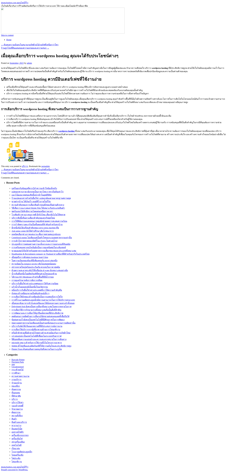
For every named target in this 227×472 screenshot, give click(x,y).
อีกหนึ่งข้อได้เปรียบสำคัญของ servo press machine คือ (35, 228)
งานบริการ (16, 379)
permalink (45, 166)
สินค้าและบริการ (19, 422)
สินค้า (14, 419)
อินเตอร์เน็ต (17, 429)
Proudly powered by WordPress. (14, 470)
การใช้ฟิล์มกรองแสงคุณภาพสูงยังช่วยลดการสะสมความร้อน (39, 221)
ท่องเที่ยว (16, 386)
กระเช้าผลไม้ (18, 370)
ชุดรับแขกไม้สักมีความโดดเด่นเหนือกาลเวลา (32, 211)
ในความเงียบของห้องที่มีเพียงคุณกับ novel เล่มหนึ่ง (34, 260)
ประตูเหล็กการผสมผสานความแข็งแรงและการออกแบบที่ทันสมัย (41, 244)
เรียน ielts (16, 448)
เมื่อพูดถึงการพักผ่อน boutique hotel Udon (30, 257)
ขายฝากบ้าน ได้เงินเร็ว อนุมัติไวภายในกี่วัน (31, 201)
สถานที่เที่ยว (17, 415)
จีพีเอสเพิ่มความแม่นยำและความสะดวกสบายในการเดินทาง (39, 339)
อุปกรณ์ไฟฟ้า (18, 432)
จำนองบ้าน (17, 383)
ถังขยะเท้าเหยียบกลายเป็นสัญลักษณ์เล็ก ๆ (30, 293)
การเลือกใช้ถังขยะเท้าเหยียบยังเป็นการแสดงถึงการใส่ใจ (37, 297)
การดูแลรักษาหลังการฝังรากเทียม (27, 280)
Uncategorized (18, 367)
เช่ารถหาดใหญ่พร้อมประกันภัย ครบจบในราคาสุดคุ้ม (36, 267)
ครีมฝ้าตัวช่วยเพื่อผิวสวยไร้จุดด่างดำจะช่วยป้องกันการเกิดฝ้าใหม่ (41, 333)
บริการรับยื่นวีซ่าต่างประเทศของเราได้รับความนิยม (35, 283)
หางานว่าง (16, 425)
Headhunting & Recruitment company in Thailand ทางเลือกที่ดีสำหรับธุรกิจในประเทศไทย (50, 254)
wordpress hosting (66, 131)
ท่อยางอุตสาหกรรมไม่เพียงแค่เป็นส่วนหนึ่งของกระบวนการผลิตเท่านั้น (43, 323)
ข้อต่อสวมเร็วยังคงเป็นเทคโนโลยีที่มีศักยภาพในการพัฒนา (38, 320)
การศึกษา (16, 373)
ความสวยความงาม (20, 376)
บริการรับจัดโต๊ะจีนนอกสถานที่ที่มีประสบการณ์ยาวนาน (37, 326)
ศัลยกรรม (16, 412)
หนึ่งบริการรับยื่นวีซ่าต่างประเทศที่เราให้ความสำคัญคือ (37, 290)
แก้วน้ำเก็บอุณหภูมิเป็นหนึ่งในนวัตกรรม (30, 287)
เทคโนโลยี (16, 445)
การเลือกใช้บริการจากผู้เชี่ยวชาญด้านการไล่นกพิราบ (36, 329)
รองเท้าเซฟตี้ (17, 406)
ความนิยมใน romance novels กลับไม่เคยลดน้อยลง (34, 264)
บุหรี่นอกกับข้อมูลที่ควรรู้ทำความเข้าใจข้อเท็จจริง (34, 188)
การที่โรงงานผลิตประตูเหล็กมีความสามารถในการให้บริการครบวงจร (43, 300)
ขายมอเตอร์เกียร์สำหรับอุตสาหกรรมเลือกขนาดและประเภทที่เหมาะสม (44, 251)
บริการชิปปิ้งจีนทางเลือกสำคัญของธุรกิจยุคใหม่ (33, 218)
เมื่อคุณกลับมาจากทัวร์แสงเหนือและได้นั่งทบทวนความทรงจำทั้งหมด (43, 303)
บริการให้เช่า (18, 402)
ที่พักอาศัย (16, 396)
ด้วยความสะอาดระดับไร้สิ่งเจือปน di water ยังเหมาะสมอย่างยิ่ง (40, 270)
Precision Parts (18, 362)
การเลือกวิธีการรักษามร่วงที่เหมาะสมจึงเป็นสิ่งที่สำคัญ (36, 310)
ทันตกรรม (16, 389)
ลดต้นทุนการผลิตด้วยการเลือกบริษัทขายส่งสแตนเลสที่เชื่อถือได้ (40, 316)
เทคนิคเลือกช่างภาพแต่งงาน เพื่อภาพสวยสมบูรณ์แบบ (36, 234)
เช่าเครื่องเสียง (18, 442)
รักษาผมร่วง (17, 409)
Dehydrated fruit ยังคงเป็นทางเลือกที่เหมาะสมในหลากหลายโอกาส (41, 306)
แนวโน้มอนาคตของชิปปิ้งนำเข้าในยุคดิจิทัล (31, 195)
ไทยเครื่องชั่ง (17, 455)
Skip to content (7, 35)
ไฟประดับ (16, 458)
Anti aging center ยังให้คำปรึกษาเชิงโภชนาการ (33, 231)
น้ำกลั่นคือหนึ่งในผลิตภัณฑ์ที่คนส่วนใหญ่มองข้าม (34, 274)
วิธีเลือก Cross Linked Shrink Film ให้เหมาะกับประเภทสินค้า (38, 208)
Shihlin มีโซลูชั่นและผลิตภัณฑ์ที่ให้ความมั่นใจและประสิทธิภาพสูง (41, 346)
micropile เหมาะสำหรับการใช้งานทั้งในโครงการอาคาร (37, 342)
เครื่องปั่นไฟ (17, 438)
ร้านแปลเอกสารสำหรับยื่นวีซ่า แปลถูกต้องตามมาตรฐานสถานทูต (41, 198)
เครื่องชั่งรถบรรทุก (20, 435)
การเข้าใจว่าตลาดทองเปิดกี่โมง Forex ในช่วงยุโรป (34, 241)
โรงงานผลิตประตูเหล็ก (22, 452)
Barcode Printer (18, 360)
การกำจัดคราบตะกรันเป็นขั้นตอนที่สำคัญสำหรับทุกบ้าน (37, 224)
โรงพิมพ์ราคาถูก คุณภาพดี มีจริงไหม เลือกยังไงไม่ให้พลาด (38, 214)
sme (13, 364)
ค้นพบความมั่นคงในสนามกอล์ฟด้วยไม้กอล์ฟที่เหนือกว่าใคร (29, 45)
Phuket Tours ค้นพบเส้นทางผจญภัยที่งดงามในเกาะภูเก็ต (37, 349)
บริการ (25, 166)
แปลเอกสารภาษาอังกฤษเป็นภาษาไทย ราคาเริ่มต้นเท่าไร (38, 192)
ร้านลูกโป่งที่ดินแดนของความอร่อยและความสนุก (25, 48)
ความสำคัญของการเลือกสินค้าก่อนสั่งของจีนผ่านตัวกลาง (38, 205)
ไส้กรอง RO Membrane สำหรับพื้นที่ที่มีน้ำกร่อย (33, 277)
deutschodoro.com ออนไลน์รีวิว (14, 3)
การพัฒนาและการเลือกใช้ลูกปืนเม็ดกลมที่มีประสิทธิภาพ (37, 313)
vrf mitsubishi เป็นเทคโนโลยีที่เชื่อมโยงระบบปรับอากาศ (36, 336)
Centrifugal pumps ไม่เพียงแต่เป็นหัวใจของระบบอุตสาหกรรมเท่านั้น (42, 237)
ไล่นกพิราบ (17, 461)
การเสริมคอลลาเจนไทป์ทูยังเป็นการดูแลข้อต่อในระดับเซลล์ (39, 247)
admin (29, 63)
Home (8, 40)
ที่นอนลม (16, 393)
